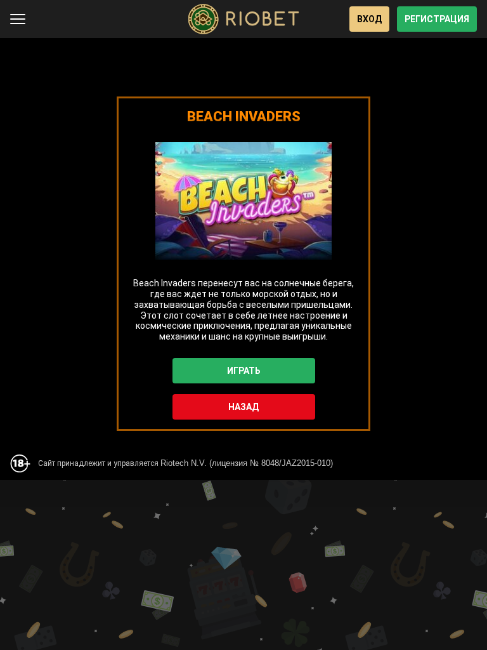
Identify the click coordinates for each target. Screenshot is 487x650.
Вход (369, 19)
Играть (244, 371)
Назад (243, 407)
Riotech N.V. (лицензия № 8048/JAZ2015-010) (246, 463)
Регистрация (437, 19)
